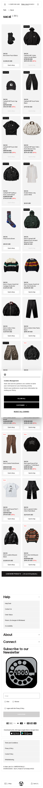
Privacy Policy (20, 708)
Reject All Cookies (21, 412)
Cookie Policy (9, 754)
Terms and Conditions (11, 743)
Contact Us (8, 609)
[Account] (5, 4)
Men (8, 702)
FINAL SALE (23, 4)
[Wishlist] (38, 4)
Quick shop (11, 65)
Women (17, 702)
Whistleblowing (9, 760)
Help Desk (8, 603)
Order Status (8, 615)
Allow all (22, 399)
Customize (20, 405)
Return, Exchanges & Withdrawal (15, 620)
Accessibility (8, 626)
